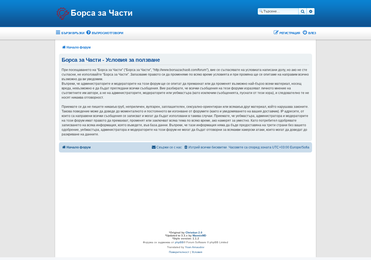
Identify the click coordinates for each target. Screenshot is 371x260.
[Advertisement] (185, 190)
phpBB (179, 242)
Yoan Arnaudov (194, 247)
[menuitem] (104, 33)
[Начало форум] (94, 14)
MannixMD (199, 235)
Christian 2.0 (194, 232)
